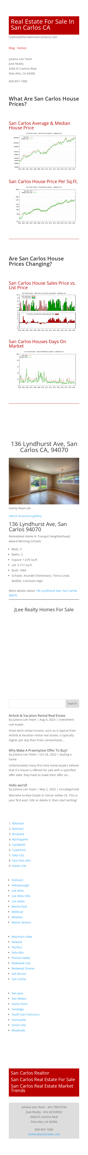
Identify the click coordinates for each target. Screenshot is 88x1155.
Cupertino (19, 850)
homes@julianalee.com (44, 1134)
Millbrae (17, 912)
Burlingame (20, 839)
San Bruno (19, 974)
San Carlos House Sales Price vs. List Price (42, 285)
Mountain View (22, 937)
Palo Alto (18, 952)
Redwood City (21, 963)
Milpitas (17, 917)
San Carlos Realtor (30, 1073)
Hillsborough (20, 885)
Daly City (18, 855)
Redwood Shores (23, 968)
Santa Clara (19, 1004)
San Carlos (19, 979)
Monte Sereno (21, 922)
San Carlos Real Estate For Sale (43, 1079)
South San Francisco (25, 1014)
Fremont (17, 880)
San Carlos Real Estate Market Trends (42, 1088)
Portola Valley (21, 958)
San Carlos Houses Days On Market (37, 343)
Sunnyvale (19, 1020)
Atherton (18, 823)
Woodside (18, 1030)
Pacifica (17, 947)
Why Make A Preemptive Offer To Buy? (38, 750)
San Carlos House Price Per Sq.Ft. (43, 181)
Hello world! (18, 785)
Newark (17, 942)
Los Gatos (18, 901)
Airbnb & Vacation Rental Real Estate (37, 715)
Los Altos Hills (21, 896)
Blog (12, 48)
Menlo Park (19, 906)
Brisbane (18, 834)
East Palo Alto (21, 860)
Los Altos (18, 891)
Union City (19, 1025)
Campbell (18, 844)
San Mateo (19, 998)
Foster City (19, 866)
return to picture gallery (25, 516)
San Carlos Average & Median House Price (39, 125)
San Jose (17, 993)
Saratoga (18, 1009)
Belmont (18, 829)
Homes (22, 48)
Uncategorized (69, 789)
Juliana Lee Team (24, 719)
